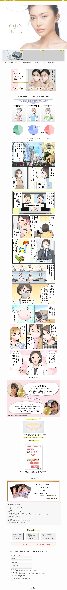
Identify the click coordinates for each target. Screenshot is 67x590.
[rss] (62, 0)
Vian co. (5, 3)
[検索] (63, 0)
